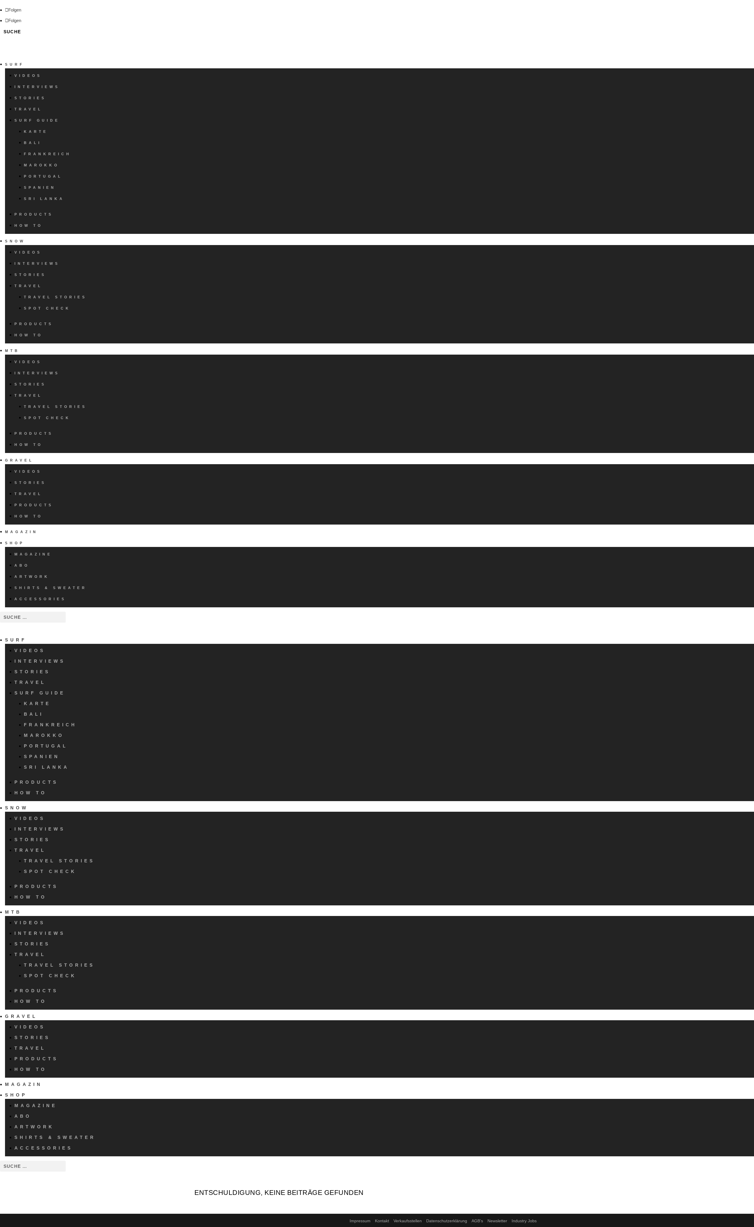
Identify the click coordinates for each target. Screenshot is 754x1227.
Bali (33, 143)
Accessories (40, 599)
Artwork (31, 577)
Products (33, 214)
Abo (21, 565)
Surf (14, 64)
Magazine (33, 554)
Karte (36, 132)
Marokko (41, 165)
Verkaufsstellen (407, 1220)
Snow (15, 241)
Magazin (21, 532)
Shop (14, 543)
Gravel (19, 460)
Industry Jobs (524, 1220)
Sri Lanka (44, 199)
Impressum (360, 1220)
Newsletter (497, 1220)
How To (28, 226)
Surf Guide (37, 120)
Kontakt (382, 1220)
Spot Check (47, 308)
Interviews (37, 87)
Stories (30, 98)
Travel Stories (55, 297)
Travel (28, 109)
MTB (12, 351)
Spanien (40, 188)
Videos (28, 76)
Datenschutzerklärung (446, 1220)
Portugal (43, 176)
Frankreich (47, 154)
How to (28, 516)
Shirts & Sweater (50, 588)
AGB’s (477, 1220)
